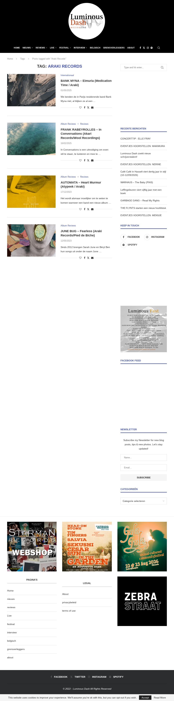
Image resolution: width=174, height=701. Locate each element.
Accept (145, 697)
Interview (79, 48)
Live (52, 48)
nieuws (27, 48)
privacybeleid (69, 602)
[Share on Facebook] (84, 107)
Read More (160, 697)
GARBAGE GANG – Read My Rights (140, 200)
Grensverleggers (114, 48)
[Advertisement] (143, 99)
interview (12, 632)
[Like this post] (80, 107)
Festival (64, 48)
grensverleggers (16, 649)
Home (17, 48)
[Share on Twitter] (88, 107)
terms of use (69, 610)
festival (11, 624)
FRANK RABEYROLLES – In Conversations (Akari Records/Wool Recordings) (81, 134)
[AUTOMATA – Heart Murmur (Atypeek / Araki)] (31, 192)
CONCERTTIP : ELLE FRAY (135, 138)
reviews (11, 607)
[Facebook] (140, 48)
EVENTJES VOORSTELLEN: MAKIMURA (142, 146)
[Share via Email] (92, 107)
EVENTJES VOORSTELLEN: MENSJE (141, 215)
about (10, 657)
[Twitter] (144, 48)
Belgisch (95, 48)
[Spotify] (152, 48)
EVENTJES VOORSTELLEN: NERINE (140, 164)
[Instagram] (148, 48)
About (131, 48)
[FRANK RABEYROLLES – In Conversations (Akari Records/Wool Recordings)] (31, 139)
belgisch (11, 640)
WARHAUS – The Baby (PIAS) (136, 182)
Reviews (40, 48)
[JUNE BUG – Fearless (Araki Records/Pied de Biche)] (31, 240)
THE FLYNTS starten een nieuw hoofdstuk (143, 208)
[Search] (158, 48)
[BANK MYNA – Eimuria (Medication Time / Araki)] (31, 90)
